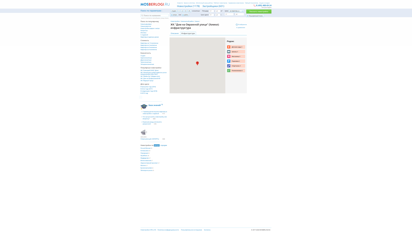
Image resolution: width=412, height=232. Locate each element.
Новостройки (175, 21)
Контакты (207, 230)
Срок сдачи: (205, 15)
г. (221, 15)
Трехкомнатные (146, 62)
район (186, 15)
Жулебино (144, 155)
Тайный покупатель (251, 3)
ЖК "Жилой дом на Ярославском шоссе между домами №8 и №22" (154, 73)
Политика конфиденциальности (168, 230)
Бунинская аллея (146, 168)
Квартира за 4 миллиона (149, 49)
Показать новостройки (258, 11)
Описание (175, 33)
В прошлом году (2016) (148, 87)
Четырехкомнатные (147, 64)
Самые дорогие (146, 26)
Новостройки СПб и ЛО (148, 230)
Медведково (145, 158)
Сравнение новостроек (236, 3)
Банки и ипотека (189, 3)
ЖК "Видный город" (147, 80)
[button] (197, 63)
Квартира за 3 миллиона (149, 47)
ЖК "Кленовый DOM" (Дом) (149, 70)
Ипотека (143, 33)
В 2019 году (144, 93)
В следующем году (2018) (149, 91)
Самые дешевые (146, 24)
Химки (197, 21)
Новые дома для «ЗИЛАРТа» (150, 139)
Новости (180, 3)
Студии (143, 55)
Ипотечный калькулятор (204, 3)
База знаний (156, 105)
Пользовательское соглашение (191, 230)
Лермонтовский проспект (149, 163)
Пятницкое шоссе (146, 170)
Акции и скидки (264, 3)
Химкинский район (187, 21)
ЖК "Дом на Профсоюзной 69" (151, 78)
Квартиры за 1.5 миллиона (149, 43)
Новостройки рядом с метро (150, 28)
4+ (189, 11)
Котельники (145, 150)
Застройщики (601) (213, 6)
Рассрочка (144, 30)
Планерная (144, 153)
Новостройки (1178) (188, 6)
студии (174, 11)
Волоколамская (146, 160)
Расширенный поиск (256, 16)
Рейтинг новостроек (220, 3)
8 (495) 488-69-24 (263, 5)
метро (175, 15)
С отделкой (144, 35)
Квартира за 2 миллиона (149, 45)
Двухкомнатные (146, 60)
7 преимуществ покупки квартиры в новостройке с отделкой (155, 112)
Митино (143, 165)
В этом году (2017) (146, 89)
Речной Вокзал (146, 148)
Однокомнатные (146, 58)
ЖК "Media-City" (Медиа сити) (150, 76)
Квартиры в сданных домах (150, 37)
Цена (226, 11)
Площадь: (205, 11)
